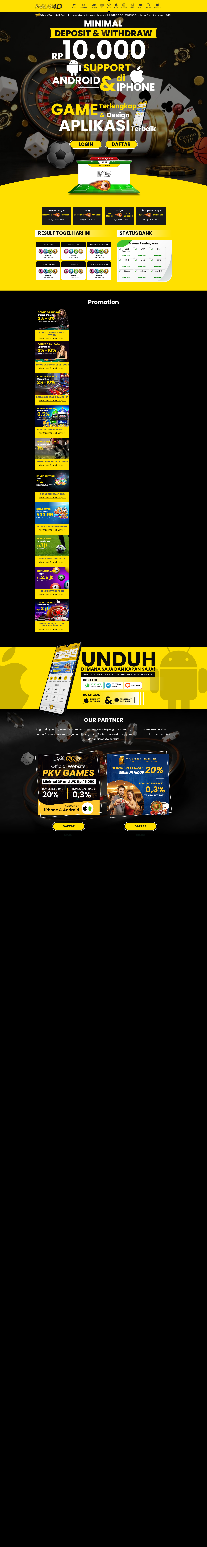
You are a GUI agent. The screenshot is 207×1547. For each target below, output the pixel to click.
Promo (140, 7)
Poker (116, 7)
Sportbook (83, 7)
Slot (102, 7)
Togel (109, 7)
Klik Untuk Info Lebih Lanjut (51, 338)
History (148, 7)
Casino (94, 7)
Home (74, 7)
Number (124, 7)
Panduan (157, 7)
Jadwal (132, 7)
